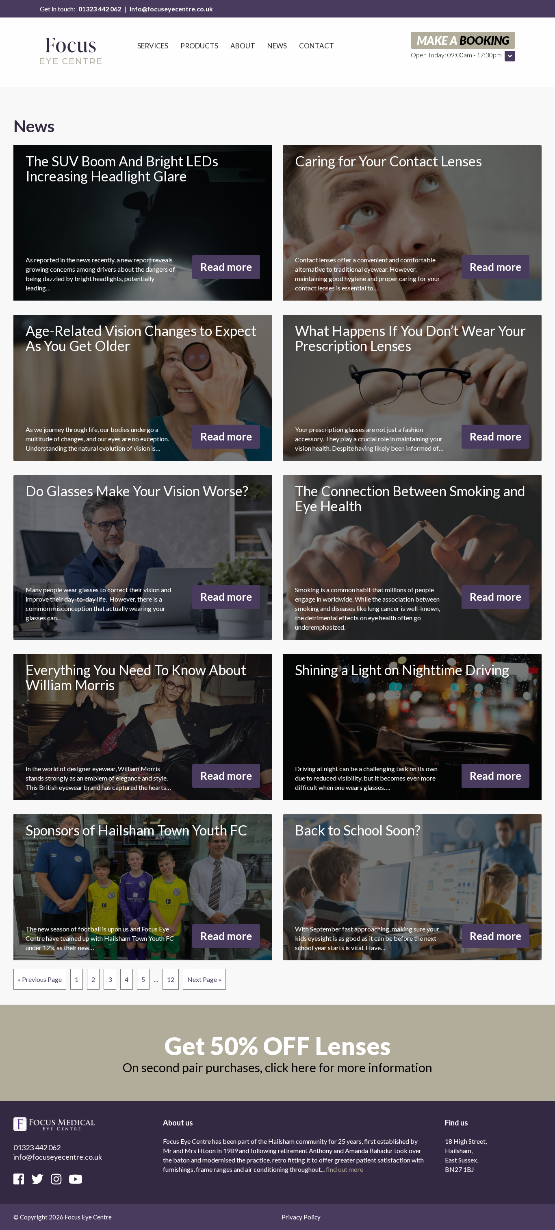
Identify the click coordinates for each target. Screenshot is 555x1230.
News (277, 45)
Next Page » (204, 979)
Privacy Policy (301, 1217)
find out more (344, 1169)
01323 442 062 (99, 9)
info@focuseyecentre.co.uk (171, 9)
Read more (226, 266)
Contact (316, 45)
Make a (463, 40)
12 (170, 979)
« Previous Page (40, 979)
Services (152, 45)
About (242, 45)
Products (199, 45)
